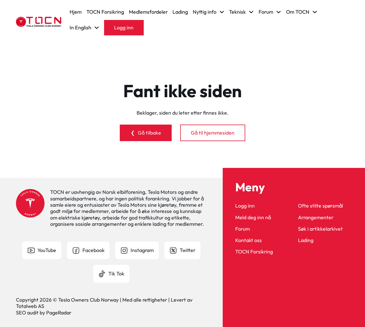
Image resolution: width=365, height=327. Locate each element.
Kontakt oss (248, 240)
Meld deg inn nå (253, 217)
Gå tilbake (149, 132)
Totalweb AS (30, 306)
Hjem (76, 12)
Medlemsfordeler (148, 12)
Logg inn (123, 27)
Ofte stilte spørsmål (320, 206)
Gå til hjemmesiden (212, 132)
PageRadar (58, 312)
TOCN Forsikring (105, 12)
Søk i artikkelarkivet (320, 229)
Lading (180, 12)
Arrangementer (315, 217)
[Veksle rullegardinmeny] (221, 12)
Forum (242, 229)
